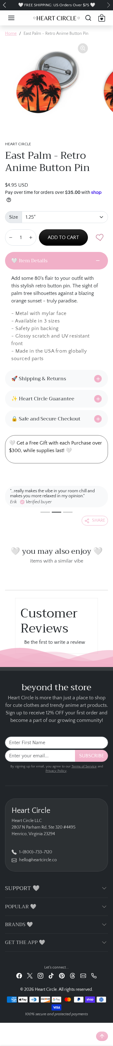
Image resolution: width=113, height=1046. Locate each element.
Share (98, 520)
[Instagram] (40, 975)
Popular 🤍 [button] (20, 906)
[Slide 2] (56, 512)
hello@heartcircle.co (38, 859)
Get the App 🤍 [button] (25, 942)
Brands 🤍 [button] (19, 924)
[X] (29, 975)
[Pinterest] (61, 975)
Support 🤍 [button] (22, 888)
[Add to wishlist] (100, 237)
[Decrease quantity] (10, 237)
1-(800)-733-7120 (35, 852)
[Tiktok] (51, 975)
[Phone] (94, 975)
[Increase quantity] (30, 237)
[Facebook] (19, 975)
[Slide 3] (68, 512)
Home (11, 33)
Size (13, 217)
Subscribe (91, 756)
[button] (17, 18)
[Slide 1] (45, 512)
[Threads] (72, 975)
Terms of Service (84, 766)
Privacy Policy (56, 771)
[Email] (83, 975)
